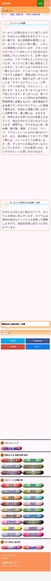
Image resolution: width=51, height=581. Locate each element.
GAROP (5, 3)
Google (13, 346)
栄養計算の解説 (11, 448)
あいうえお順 (11, 547)
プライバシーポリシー (11, 565)
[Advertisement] (23, 256)
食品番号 (33, 547)
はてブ (38, 346)
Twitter (13, 340)
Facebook (37, 340)
